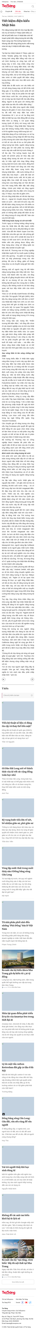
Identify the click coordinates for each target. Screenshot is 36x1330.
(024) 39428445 (14, 1321)
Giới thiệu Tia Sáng (22, 1299)
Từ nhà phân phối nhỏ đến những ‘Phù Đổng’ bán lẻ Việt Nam (17, 925)
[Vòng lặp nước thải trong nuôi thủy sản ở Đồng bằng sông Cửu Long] (18, 856)
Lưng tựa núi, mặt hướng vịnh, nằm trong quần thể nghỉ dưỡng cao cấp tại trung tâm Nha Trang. (18, 982)
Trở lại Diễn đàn (3, 679)
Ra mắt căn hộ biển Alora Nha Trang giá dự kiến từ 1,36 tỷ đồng (17, 973)
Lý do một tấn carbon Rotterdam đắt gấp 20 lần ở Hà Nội (17, 1067)
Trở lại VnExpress (7, 1299)
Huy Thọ (5, 1140)
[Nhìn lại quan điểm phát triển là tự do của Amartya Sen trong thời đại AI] (18, 1001)
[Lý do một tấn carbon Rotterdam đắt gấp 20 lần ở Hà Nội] (18, 1052)
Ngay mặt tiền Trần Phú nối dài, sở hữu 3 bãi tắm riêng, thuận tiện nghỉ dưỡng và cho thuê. (18, 1272)
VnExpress (5, 1)
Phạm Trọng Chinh (9, 944)
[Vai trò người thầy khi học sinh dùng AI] (18, 1155)
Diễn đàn (18, 11)
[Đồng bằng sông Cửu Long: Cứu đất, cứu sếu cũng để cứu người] (18, 1106)
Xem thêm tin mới (18, 1282)
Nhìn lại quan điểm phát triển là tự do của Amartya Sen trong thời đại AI (18, 1016)
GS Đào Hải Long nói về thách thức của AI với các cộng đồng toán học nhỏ (17, 771)
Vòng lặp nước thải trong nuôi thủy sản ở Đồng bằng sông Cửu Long (17, 871)
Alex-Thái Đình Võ (9, 1234)
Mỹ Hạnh (5, 896)
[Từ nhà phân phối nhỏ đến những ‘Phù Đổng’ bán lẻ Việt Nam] (18, 910)
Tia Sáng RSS (6, 1302)
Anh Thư (5, 793)
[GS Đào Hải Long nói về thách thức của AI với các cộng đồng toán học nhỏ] (18, 756)
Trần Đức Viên (7, 841)
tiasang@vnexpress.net (13, 1323)
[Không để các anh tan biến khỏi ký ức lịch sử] (18, 1203)
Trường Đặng (7, 1092)
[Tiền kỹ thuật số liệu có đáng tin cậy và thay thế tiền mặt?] (18, 710)
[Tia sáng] (8, 6)
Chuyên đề (8, 11)
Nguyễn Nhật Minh (9, 1189)
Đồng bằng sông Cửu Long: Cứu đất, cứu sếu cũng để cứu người (17, 1121)
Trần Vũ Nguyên (8, 742)
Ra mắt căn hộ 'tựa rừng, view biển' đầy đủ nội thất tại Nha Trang (17, 1263)
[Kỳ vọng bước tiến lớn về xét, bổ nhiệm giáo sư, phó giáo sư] (18, 807)
